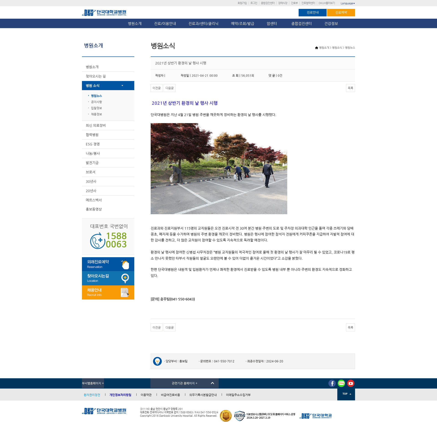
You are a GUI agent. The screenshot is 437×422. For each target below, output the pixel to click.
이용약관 (146, 395)
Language (348, 3)
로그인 (253, 3)
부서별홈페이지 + (93, 383)
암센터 (273, 23)
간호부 (294, 3)
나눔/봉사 (93, 153)
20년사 (91, 191)
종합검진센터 (267, 3)
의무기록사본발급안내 (203, 395)
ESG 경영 (93, 144)
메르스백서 (94, 200)
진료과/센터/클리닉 (203, 23)
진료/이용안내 (165, 23)
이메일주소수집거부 (238, 395)
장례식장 (282, 3)
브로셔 (90, 172)
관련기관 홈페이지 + (185, 383)
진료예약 (341, 12)
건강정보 (331, 23)
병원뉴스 (96, 95)
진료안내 (313, 12)
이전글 (156, 88)
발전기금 (92, 163)
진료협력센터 (308, 3)
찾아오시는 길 (96, 76)
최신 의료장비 (96, 125)
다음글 (169, 88)
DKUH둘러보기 (327, 3)
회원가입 (242, 3)
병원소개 (135, 23)
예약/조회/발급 (242, 23)
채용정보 (96, 114)
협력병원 (92, 135)
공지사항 (96, 102)
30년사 (91, 181)
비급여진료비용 (170, 395)
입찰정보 (96, 108)
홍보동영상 (94, 209)
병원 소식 (92, 85)
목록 (350, 88)
